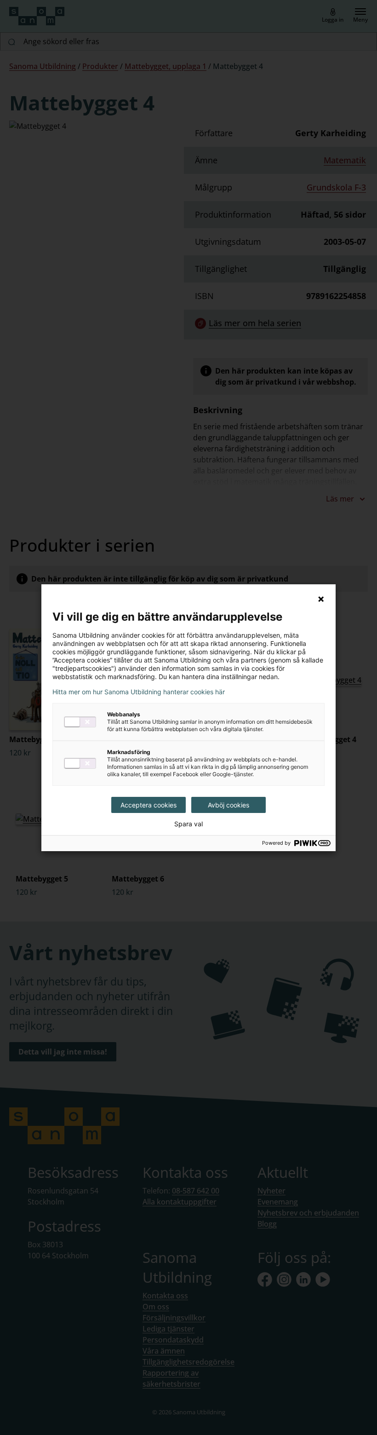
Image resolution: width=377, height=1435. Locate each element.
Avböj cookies (228, 805)
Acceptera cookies (148, 805)
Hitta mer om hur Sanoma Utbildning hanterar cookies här (138, 692)
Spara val (188, 824)
